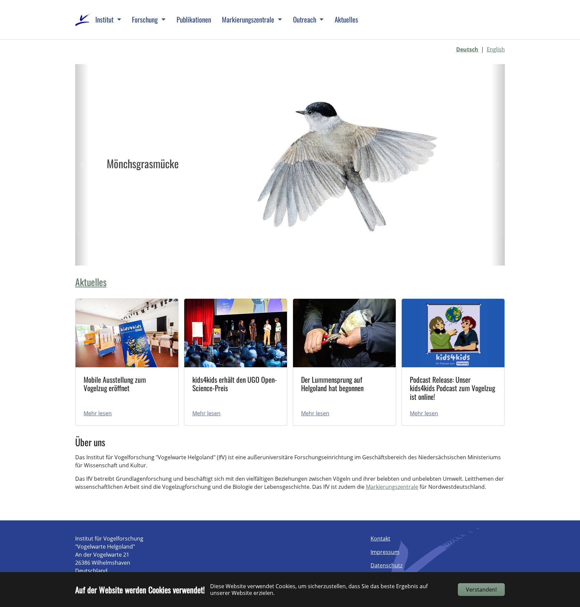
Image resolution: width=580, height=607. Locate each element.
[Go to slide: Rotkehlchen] (296, 256)
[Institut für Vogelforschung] (83, 19)
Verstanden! (481, 589)
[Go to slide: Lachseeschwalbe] (308, 256)
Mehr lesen (98, 413)
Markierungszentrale (392, 487)
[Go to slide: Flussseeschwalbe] (284, 256)
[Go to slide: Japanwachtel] (260, 256)
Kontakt (380, 538)
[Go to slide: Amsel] (320, 256)
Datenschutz (386, 565)
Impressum (385, 552)
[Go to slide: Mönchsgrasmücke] (272, 256)
